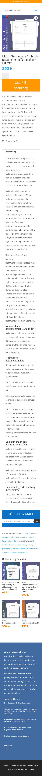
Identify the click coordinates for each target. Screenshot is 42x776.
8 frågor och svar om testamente (16, 736)
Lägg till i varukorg (21, 85)
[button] (36, 18)
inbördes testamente (20, 549)
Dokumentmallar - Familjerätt (12, 537)
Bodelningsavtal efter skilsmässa (17, 703)
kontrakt (32, 549)
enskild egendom (26, 545)
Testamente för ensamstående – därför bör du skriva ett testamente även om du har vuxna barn (20, 711)
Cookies (32, 769)
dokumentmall (14, 545)
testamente (6, 553)
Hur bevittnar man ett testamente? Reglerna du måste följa (17, 729)
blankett (5, 545)
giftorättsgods (7, 549)
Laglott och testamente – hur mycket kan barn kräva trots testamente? (20, 720)
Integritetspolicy (32, 765)
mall (37, 549)
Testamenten (29, 537)
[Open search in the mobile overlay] (21, 521)
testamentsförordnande (19, 553)
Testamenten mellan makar (12, 541)
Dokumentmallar (31, 533)
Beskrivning (10, 151)
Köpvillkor (11, 769)
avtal (32, 541)
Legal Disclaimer (22, 769)
